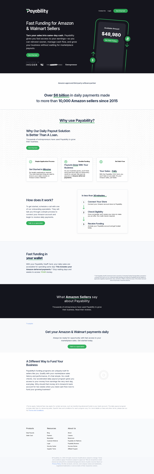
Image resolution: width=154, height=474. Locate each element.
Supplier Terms (51, 449)
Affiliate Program (73, 449)
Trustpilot (29, 324)
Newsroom (71, 438)
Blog (48, 433)
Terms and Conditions (36, 410)
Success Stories (72, 446)
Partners (49, 435)
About (69, 433)
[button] (103, 375)
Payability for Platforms (74, 441)
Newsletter (50, 438)
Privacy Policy (56, 464)
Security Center (51, 446)
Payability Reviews (73, 443)
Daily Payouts (30, 433)
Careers (70, 435)
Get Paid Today (111, 40)
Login (109, 11)
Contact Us (102, 11)
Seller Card (29, 435)
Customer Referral (52, 441)
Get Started (120, 11)
